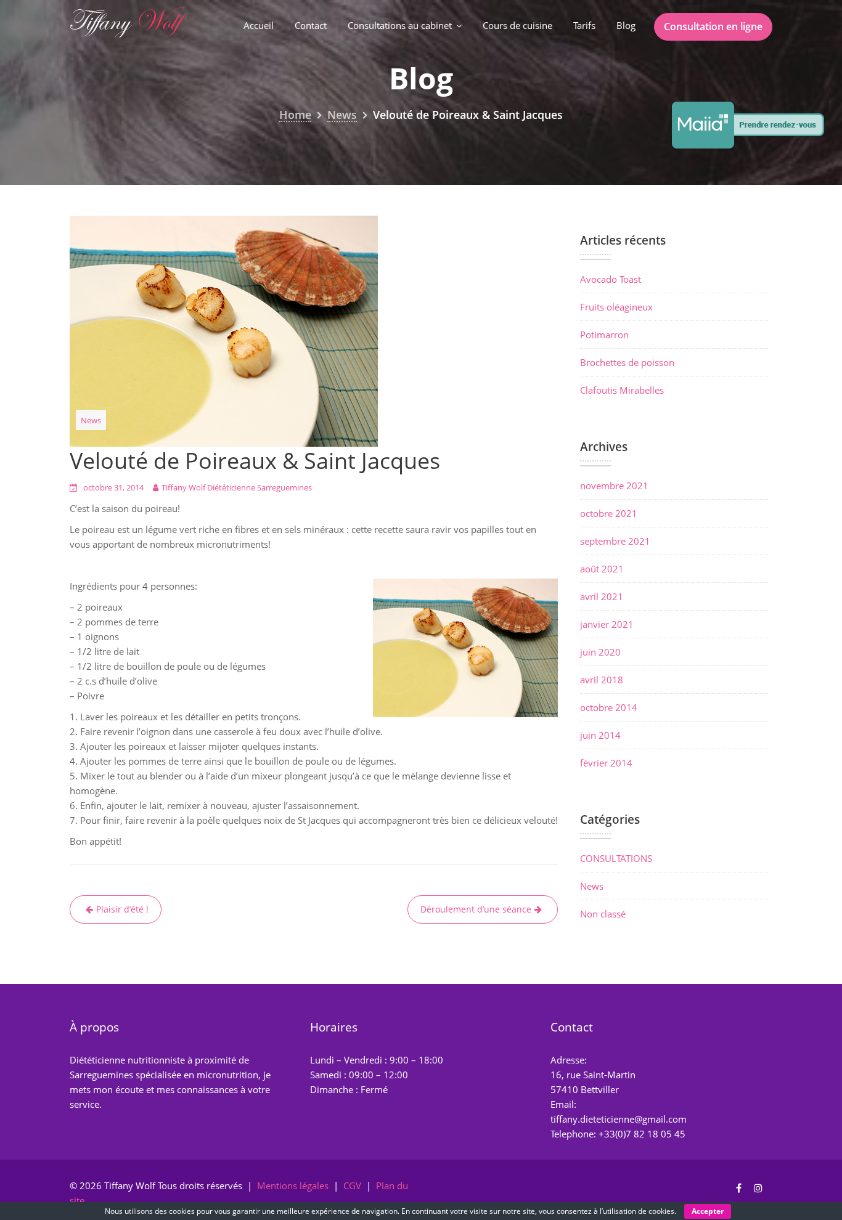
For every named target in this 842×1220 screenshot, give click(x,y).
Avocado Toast (610, 279)
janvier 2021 (607, 624)
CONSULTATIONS (616, 858)
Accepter (708, 1211)
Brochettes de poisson (627, 362)
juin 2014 (600, 735)
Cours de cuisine (517, 25)
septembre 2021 (615, 541)
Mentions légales (293, 1185)
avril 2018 (601, 679)
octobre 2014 (608, 707)
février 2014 (606, 763)
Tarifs (584, 25)
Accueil (258, 25)
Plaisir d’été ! (122, 909)
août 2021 (602, 569)
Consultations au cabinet (400, 25)
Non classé (603, 914)
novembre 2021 (614, 485)
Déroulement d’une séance (475, 909)
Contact (311, 25)
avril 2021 (601, 596)
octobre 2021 (608, 513)
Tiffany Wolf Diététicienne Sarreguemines (236, 487)
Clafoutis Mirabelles (622, 390)
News (91, 420)
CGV (352, 1185)
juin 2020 (600, 652)
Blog (626, 25)
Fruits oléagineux (616, 307)
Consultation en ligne (713, 26)
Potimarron (604, 334)
